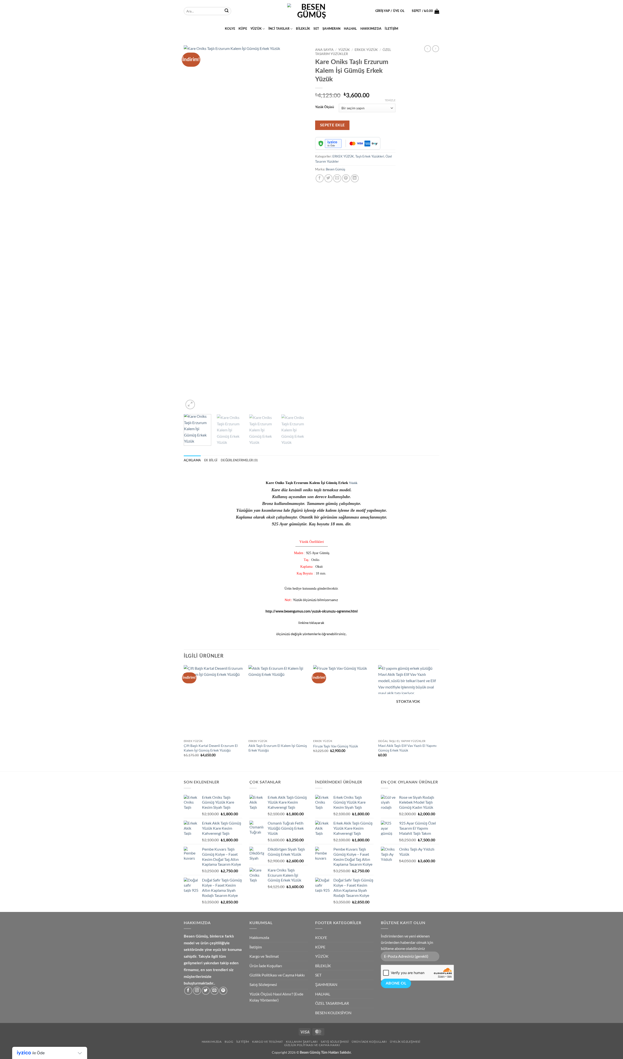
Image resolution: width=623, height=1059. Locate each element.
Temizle (390, 100)
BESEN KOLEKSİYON (333, 1012)
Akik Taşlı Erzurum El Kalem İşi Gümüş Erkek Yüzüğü (277, 747)
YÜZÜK (256, 28)
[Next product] (427, 48)
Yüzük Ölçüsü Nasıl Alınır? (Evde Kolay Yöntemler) (276, 997)
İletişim (391, 28)
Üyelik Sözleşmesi (405, 1041)
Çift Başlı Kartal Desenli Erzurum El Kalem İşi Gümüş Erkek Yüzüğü (211, 747)
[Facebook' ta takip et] (188, 991)
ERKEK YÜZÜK (366, 50)
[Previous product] (435, 48)
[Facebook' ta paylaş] (320, 178)
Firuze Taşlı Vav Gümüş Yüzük (335, 746)
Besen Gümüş (335, 169)
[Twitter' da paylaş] (328, 178)
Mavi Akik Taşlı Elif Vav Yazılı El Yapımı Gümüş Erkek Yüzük (407, 747)
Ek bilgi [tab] (210, 460)
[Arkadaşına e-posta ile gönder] (337, 178)
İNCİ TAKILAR (278, 28)
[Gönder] (226, 11)
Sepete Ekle (332, 125)
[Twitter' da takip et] (206, 991)
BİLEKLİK (303, 28)
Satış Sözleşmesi (263, 984)
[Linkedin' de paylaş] (355, 178)
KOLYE (230, 28)
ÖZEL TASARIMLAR (332, 1003)
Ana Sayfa (324, 50)
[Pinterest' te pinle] (346, 178)
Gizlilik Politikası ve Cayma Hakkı (277, 975)
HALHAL (350, 28)
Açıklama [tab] (192, 460)
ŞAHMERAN (331, 28)
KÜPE (242, 28)
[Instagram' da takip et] (197, 991)
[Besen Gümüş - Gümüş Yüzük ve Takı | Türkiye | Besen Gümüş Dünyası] (311, 11)
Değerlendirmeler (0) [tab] (239, 460)
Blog (229, 1041)
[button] (390, 11)
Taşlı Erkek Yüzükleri (369, 156)
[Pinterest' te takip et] (223, 991)
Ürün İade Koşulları (265, 965)
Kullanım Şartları (302, 1041)
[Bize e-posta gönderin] (215, 991)
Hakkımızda (371, 28)
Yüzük (353, 483)
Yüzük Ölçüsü (324, 107)
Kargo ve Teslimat (264, 956)
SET (316, 28)
